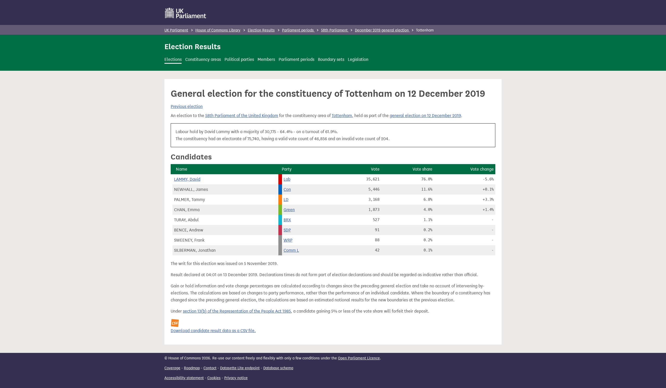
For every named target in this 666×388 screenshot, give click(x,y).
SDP (287, 230)
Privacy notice (236, 378)
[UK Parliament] (185, 13)
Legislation (358, 59)
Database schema (278, 368)
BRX (287, 219)
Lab (287, 179)
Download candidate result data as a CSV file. (213, 330)
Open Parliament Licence (359, 358)
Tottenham (342, 115)
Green (289, 209)
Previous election (187, 106)
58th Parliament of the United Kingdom (241, 115)
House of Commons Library (217, 30)
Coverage (172, 368)
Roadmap (192, 368)
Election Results (261, 30)
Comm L (291, 250)
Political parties (239, 59)
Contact (209, 368)
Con (287, 189)
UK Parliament (176, 30)
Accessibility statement (184, 378)
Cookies (214, 378)
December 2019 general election (382, 30)
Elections (173, 59)
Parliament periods (298, 30)
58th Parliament (335, 30)
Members (266, 59)
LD (286, 199)
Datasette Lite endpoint (240, 368)
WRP (288, 240)
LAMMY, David (187, 179)
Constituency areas (203, 59)
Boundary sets (331, 59)
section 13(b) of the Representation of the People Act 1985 (237, 311)
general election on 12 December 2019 (425, 115)
